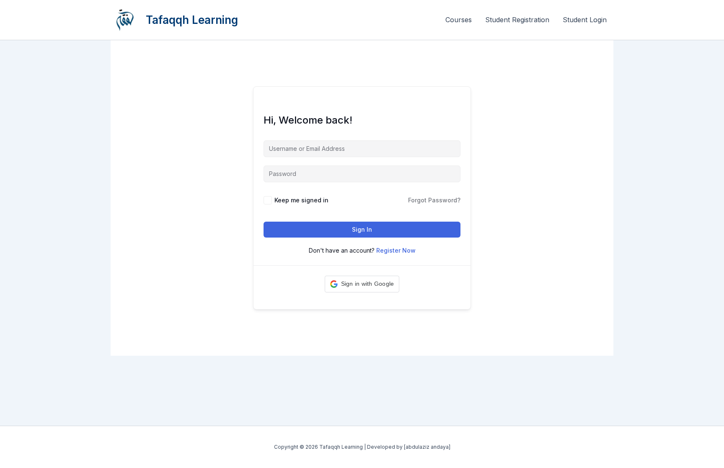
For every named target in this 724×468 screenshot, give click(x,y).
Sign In (362, 229)
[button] (362, 284)
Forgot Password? (434, 200)
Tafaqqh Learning (192, 19)
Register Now (396, 250)
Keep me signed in (301, 200)
